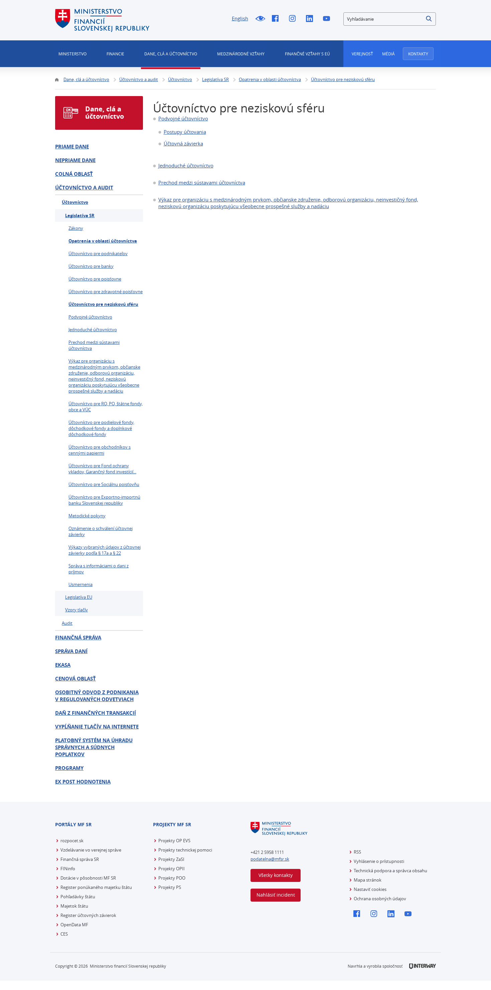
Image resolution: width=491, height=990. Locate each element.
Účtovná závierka (183, 143)
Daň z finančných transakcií (95, 712)
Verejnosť (362, 53)
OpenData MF (74, 925)
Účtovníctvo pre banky (91, 266)
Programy (69, 768)
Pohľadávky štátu (77, 897)
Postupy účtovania (185, 131)
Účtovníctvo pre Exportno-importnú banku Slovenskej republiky (104, 500)
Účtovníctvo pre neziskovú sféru (103, 304)
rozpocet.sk (72, 841)
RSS (357, 852)
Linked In (311, 19)
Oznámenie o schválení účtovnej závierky (100, 531)
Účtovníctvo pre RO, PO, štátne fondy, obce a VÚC (105, 407)
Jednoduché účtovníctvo (185, 165)
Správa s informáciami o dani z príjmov (98, 569)
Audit (67, 623)
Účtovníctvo (75, 202)
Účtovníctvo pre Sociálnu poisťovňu (103, 484)
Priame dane (72, 146)
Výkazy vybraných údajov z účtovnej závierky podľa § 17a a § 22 (104, 550)
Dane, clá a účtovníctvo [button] (170, 53)
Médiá (388, 53)
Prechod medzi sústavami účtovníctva (201, 182)
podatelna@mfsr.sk (270, 859)
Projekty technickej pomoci (185, 850)
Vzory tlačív (76, 610)
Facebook (277, 19)
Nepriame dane (75, 160)
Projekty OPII (171, 869)
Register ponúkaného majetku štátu (96, 887)
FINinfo (67, 869)
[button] (429, 19)
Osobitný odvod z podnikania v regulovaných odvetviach (97, 696)
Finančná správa (78, 637)
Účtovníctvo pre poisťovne (94, 279)
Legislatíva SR (80, 215)
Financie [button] (115, 53)
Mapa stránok (367, 880)
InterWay (422, 966)
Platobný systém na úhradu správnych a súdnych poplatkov (94, 747)
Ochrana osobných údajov (380, 899)
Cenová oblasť (75, 678)
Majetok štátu (74, 906)
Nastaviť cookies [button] (370, 889)
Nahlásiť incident (276, 895)
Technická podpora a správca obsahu (390, 871)
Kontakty (418, 53)
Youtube (328, 19)
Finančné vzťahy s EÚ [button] (307, 53)
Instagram (294, 19)
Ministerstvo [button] (72, 53)
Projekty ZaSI (171, 859)
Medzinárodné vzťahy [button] (241, 53)
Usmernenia (80, 584)
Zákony (75, 228)
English (240, 18)
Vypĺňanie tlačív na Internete (97, 726)
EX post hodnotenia (83, 781)
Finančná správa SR (79, 859)
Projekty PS (169, 887)
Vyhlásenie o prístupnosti (379, 861)
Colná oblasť (74, 173)
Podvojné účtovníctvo (183, 118)
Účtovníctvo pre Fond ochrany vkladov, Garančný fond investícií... (102, 469)
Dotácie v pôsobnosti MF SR (88, 878)
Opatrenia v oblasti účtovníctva (102, 241)
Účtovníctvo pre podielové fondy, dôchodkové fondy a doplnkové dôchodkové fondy (101, 428)
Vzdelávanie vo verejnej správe (90, 850)
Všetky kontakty (276, 875)
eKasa (62, 664)
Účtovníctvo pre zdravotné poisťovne (105, 292)
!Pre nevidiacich (260, 19)
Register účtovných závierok (88, 915)
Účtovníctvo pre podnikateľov (98, 254)
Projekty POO (171, 878)
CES (64, 934)
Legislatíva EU (78, 597)
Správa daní (71, 651)
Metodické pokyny (87, 516)
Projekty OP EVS (174, 841)
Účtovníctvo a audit (84, 187)
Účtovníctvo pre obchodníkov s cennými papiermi (99, 450)
